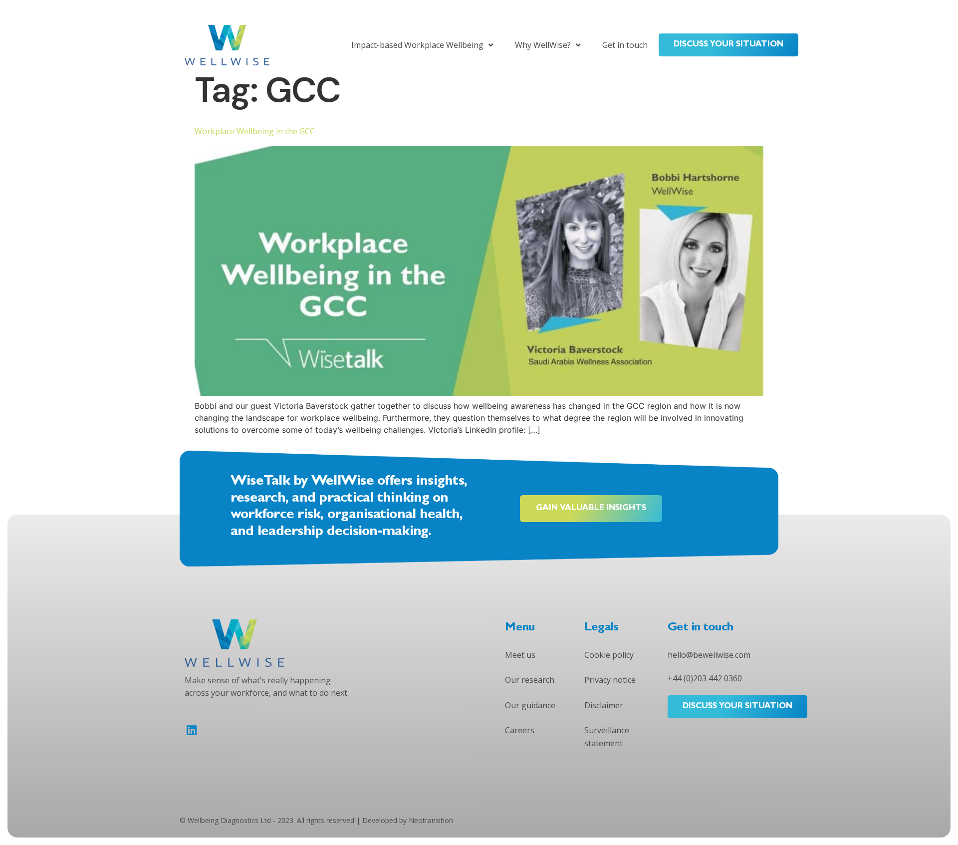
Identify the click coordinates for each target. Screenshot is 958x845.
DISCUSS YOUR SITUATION (737, 707)
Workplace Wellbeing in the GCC (255, 131)
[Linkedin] (191, 730)
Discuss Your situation (728, 45)
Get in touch (625, 44)
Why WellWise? (543, 44)
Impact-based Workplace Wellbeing (417, 44)
